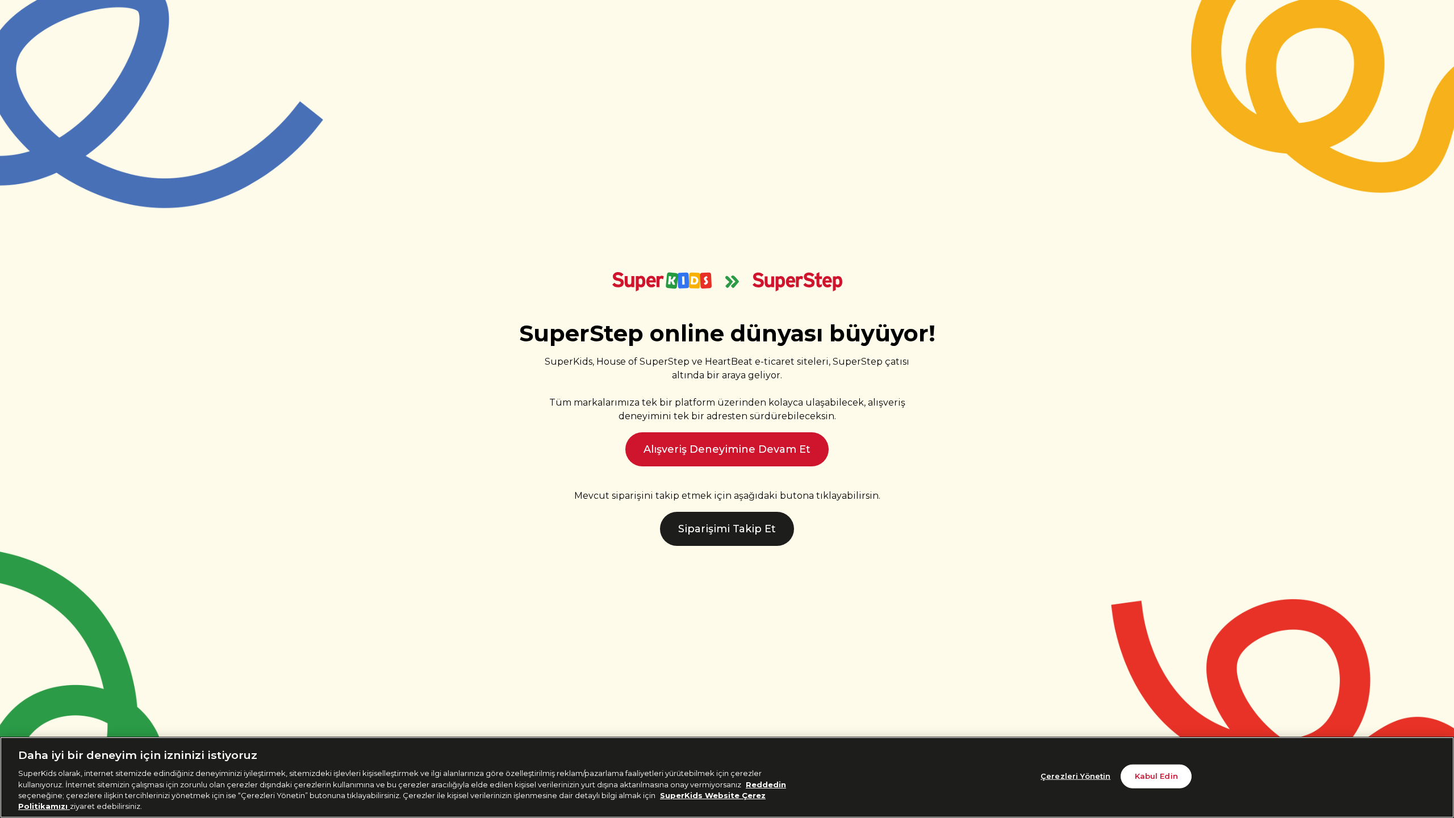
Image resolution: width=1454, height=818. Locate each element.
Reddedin (766, 783)
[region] (727, 777)
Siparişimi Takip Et (727, 529)
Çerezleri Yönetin (1075, 776)
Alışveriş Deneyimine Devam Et (727, 449)
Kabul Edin (1156, 776)
